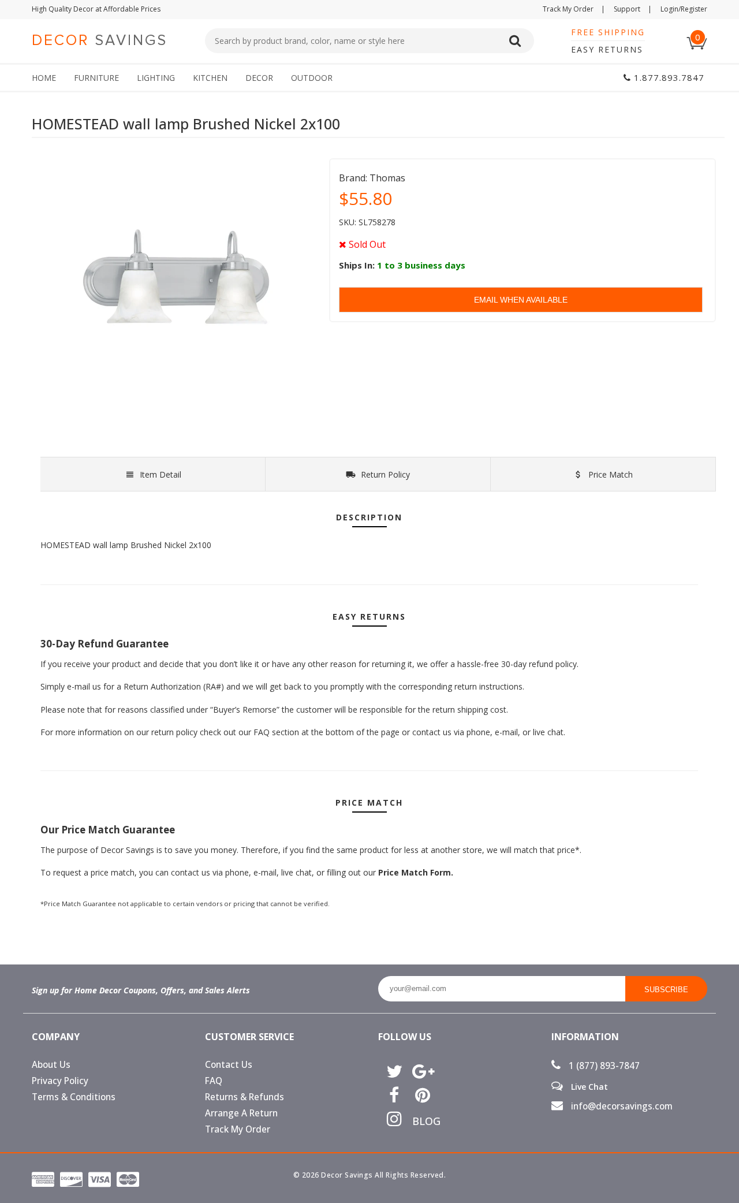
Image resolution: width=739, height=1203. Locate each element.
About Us (51, 1065)
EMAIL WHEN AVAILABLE (521, 299)
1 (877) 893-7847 (603, 1066)
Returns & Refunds (244, 1097)
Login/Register (683, 9)
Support (633, 9)
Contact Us (228, 1065)
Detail (160, 474)
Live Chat (588, 1086)
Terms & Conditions (73, 1097)
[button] (738, 1202)
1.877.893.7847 (667, 77)
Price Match (609, 474)
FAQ (213, 1081)
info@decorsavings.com (621, 1106)
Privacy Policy (60, 1081)
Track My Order (574, 9)
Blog (422, 1121)
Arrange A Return (241, 1113)
